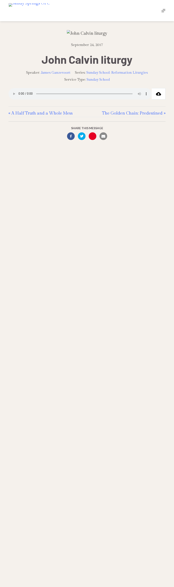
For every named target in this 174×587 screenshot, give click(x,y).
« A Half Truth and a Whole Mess (40, 113)
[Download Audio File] (159, 94)
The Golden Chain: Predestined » (134, 113)
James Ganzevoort (55, 73)
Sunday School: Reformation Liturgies (117, 73)
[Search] (153, 10)
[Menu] (163, 10)
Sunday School (98, 80)
